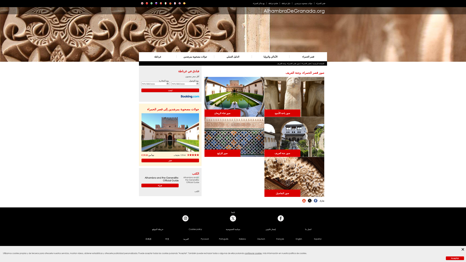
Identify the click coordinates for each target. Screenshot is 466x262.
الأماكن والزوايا (271, 56)
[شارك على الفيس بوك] (316, 201)
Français (280, 239)
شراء (160, 185)
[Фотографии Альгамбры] (156, 4)
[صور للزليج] (234, 136)
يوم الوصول (194, 80)
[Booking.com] (190, 96)
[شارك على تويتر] (310, 201)
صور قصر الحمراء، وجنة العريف (288, 63)
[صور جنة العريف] (294, 136)
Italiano (242, 239)
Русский (205, 239)
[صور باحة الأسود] (294, 96)
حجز (170, 160)
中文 (167, 239)
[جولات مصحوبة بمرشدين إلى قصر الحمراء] (170, 132)
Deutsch (261, 239)
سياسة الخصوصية (233, 229)
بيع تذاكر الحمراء (259, 3)
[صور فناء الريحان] (234, 96)
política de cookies (297, 253)
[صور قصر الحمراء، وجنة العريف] (151, 4)
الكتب (195, 173)
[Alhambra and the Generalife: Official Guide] (190, 179)
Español (317, 239)
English (299, 239)
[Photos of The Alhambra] (179, 4)
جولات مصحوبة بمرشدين (303, 3)
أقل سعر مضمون (192, 76)
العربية (186, 239)
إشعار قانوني (271, 229)
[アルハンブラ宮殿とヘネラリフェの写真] (142, 4)
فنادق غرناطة (273, 3)
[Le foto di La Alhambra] (165, 4)
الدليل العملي (233, 56)
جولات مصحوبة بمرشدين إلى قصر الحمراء (173, 109)
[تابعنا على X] (233, 218)
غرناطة (157, 56)
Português (223, 239)
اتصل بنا (308, 229)
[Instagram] (185, 218)
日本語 (148, 239)
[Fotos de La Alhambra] (184, 4)
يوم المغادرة (164, 80)
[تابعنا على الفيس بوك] (281, 218)
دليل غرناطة (286, 3)
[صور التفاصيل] (294, 177)
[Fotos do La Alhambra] (161, 4)
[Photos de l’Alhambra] (175, 4)
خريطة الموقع (157, 229)
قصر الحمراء (320, 3)
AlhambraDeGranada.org (294, 11)
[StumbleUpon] (304, 201)
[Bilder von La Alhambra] (170, 4)
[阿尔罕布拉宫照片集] (147, 4)
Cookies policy (195, 229)
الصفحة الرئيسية (318, 63)
